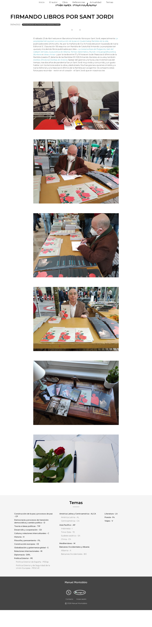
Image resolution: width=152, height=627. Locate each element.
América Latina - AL (70, 517)
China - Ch (66, 539)
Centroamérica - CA (70, 521)
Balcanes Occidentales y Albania (74, 547)
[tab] (72, 30)
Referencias (78, 2)
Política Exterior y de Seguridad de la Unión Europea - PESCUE (33, 566)
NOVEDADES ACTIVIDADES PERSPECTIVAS (41, 25)
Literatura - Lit (111, 514)
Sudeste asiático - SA (70, 536)
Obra (65, 2)
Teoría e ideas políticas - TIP (27, 526)
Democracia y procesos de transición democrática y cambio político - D (31, 521)
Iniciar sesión (81, 599)
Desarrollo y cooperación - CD (28, 530)
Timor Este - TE (68, 532)
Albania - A (66, 550)
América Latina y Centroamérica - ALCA (77, 514)
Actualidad (95, 2)
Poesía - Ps (110, 517)
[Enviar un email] (80, 592)
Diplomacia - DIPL (22, 555)
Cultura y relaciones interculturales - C (31, 533)
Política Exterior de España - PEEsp (32, 562)
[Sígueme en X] (68, 592)
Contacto (69, 599)
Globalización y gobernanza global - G (31, 548)
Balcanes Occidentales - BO (74, 554)
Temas (109, 2)
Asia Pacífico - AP (67, 525)
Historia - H (19, 537)
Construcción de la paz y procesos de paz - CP (33, 515)
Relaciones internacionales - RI (28, 551)
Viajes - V (109, 521)
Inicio (42, 2)
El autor (53, 2)
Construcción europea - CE (26, 544)
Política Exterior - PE (23, 558)
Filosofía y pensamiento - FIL (27, 540)
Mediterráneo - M (67, 543)
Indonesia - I (67, 529)
